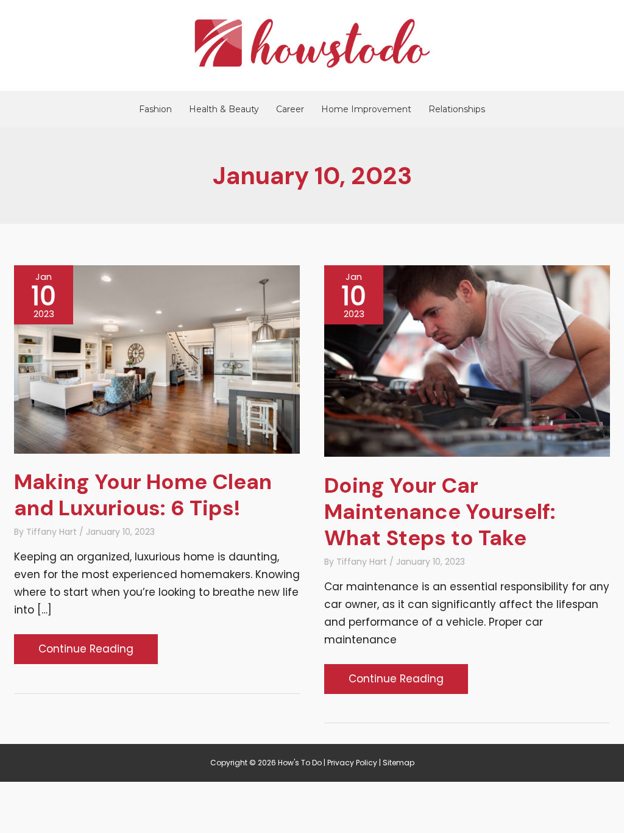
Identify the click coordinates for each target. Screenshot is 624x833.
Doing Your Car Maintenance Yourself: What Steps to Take (440, 511)
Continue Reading (85, 652)
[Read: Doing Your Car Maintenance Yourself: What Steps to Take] (467, 360)
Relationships (456, 109)
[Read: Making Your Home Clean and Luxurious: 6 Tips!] (157, 358)
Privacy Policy (352, 762)
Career (290, 109)
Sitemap (398, 762)
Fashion (155, 109)
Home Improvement (366, 109)
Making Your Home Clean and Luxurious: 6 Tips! (143, 495)
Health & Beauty (224, 109)
